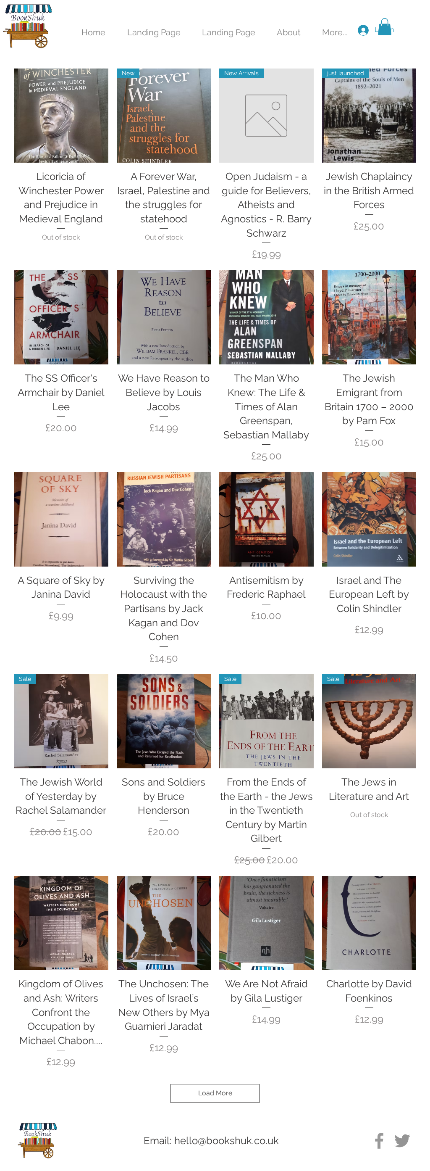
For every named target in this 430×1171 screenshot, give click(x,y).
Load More (215, 1093)
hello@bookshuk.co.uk (226, 1140)
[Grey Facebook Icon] (379, 1140)
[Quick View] (61, 116)
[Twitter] (402, 1140)
